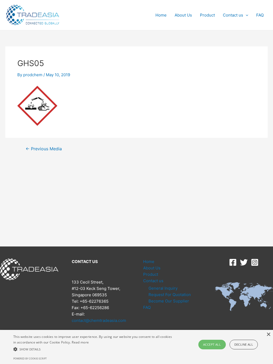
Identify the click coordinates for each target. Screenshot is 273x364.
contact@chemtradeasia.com (99, 320)
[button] (93, 349)
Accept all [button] (212, 344)
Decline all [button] (243, 344)
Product (207, 15)
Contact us (233, 15)
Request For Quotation (169, 294)
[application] (245, 15)
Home (161, 15)
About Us (183, 15)
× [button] (268, 335)
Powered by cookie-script (30, 358)
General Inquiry (163, 288)
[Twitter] (244, 262)
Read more (80, 342)
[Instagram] (255, 262)
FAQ (260, 15)
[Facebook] (233, 262)
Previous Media (44, 149)
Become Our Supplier (168, 301)
